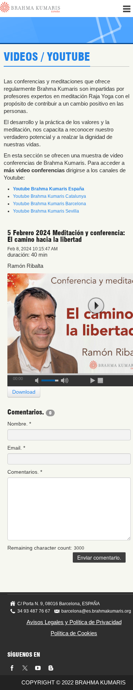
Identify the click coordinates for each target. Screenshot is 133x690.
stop (101, 379)
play (96, 305)
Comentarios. (24, 472)
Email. (16, 448)
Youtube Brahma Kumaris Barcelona (49, 203)
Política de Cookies (74, 633)
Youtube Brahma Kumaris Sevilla (46, 211)
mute (39, 379)
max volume (65, 379)
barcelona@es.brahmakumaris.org (96, 611)
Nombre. (19, 424)
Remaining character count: (39, 548)
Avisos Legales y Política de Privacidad (74, 622)
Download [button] (23, 392)
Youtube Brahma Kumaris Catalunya (49, 196)
